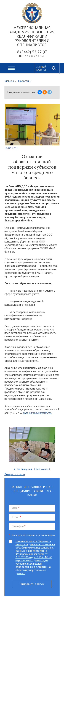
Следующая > (42, 469)
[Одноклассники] (44, 92)
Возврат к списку (14, 474)
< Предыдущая (23, 469)
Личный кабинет (41, 68)
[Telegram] (49, 92)
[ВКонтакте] (40, 92)
